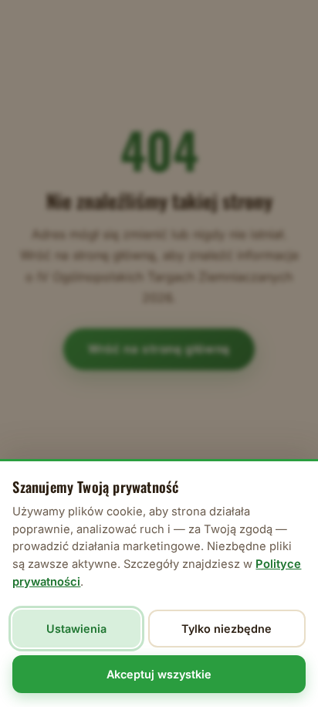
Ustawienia (76, 628)
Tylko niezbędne (226, 628)
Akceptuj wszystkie (159, 674)
